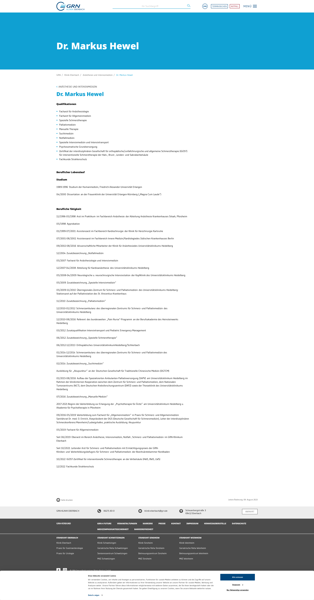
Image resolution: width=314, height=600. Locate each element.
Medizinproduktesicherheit (113, 529)
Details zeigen (93, 595)
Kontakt (176, 523)
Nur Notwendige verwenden (238, 590)
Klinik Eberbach (71, 75)
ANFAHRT (249, 511)
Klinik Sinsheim (145, 543)
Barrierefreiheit (143, 529)
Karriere (148, 523)
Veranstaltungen (127, 523)
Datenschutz (239, 523)
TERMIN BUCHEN (219, 6)
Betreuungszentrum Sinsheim (152, 553)
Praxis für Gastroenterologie (69, 548)
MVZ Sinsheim (144, 558)
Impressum (192, 523)
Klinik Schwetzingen (106, 543)
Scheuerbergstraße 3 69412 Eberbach (195, 512)
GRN (58, 75)
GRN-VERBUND (63, 523)
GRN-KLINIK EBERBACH (67, 511)
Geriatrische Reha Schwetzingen (112, 548)
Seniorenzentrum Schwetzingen (112, 553)
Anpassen (236, 584)
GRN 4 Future (104, 523)
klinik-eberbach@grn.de (155, 511)
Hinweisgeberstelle (215, 523)
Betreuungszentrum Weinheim (193, 553)
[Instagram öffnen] (65, 570)
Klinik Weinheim (186, 543)
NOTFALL (234, 6)
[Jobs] (205, 6)
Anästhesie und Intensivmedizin (98, 75)
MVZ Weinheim (186, 558)
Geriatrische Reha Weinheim (192, 548)
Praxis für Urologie (65, 553)
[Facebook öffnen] (58, 570)
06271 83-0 (109, 511)
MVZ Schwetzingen (106, 558)
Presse (161, 523)
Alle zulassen (237, 577)
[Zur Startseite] (70, 6)
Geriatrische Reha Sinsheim (151, 548)
